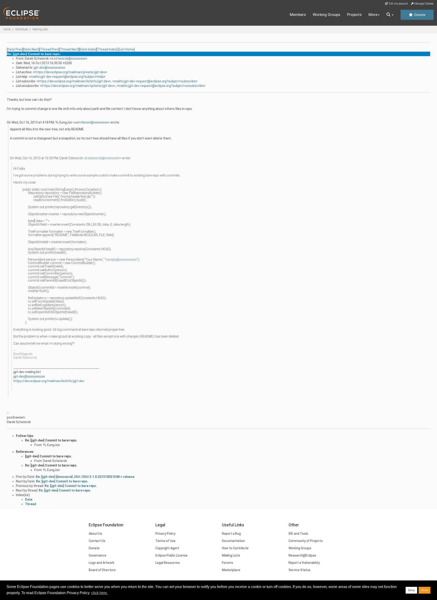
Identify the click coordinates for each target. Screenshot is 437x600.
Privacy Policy (165, 533)
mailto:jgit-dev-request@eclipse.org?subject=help (67, 76)
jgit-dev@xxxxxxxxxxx (49, 67)
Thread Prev (49, 49)
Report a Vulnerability (304, 563)
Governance (97, 555)
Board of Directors (102, 570)
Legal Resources (167, 563)
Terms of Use (165, 541)
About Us (95, 533)
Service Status (299, 570)
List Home (126, 49)
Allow (424, 590)
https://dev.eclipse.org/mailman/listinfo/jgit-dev (73, 81)
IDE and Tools (298, 533)
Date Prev (15, 49)
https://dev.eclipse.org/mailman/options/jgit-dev (77, 86)
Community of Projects (306, 541)
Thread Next (69, 49)
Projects (354, 14)
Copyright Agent (167, 548)
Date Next (31, 49)
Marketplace (231, 570)
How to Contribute (235, 548)
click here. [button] (99, 593)
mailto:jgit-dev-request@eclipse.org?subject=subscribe (155, 81)
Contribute (21, 29)
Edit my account (398, 3)
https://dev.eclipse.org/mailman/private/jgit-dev (70, 72)
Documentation (233, 541)
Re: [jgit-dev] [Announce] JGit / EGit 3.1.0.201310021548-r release (85, 477)
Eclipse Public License (171, 555)
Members (298, 14)
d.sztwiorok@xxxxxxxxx (68, 58)
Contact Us (97, 541)
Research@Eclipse (302, 555)
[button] (390, 14)
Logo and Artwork (101, 563)
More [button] (372, 14)
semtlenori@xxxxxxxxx (91, 122)
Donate (419, 15)
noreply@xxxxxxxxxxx (121, 259)
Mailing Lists (40, 29)
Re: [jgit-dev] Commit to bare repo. (51, 440)
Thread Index (107, 49)
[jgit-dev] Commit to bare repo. (48, 456)
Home (6, 29)
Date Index (88, 49)
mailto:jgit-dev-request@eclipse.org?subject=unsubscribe (161, 86)
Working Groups (326, 14)
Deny (411, 590)
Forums (227, 563)
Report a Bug (231, 533)
